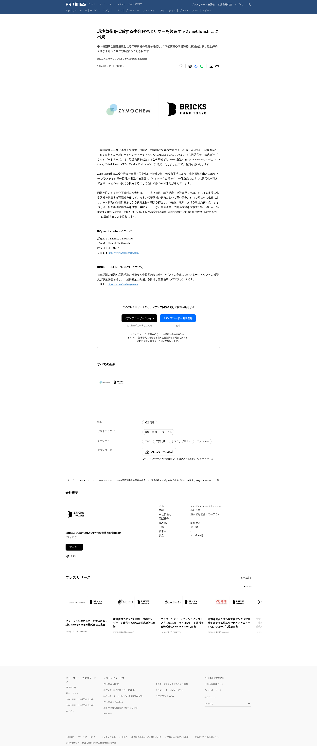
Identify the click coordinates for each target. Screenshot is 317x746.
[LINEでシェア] (202, 66)
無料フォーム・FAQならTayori (169, 689)
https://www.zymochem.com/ (123, 252)
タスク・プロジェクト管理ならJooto (172, 683)
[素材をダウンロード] (211, 66)
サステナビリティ (181, 441)
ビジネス (184, 10)
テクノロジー (80, 10)
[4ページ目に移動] (249, 586)
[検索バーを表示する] (249, 4)
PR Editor (108, 713)
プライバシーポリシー (88, 737)
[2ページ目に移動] (246, 586)
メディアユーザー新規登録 (178, 318)
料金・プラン (72, 693)
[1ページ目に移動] (244, 586)
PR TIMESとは (72, 687)
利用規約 (123, 737)
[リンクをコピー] (217, 66)
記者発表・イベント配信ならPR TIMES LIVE (123, 695)
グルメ (195, 10)
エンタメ (117, 10)
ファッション (150, 10)
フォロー (74, 547)
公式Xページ (210, 697)
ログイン (239, 4)
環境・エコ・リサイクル (158, 432)
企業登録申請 (225, 4)
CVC (147, 441)
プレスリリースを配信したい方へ (81, 705)
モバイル (94, 10)
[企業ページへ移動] (76, 515)
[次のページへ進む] (260, 602)
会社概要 (70, 737)
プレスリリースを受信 (203, 4)
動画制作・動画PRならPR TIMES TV (119, 689)
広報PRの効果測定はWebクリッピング (121, 707)
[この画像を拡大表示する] (112, 382)
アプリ (106, 10)
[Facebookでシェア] (196, 66)
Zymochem (203, 441)
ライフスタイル (168, 10)
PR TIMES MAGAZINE (113, 701)
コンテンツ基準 (109, 737)
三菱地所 (161, 441)
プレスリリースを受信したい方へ (81, 699)
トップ (71, 480)
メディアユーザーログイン (139, 318)
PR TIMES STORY (111, 683)
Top (68, 10)
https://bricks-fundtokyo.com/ (123, 284)
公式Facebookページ (214, 683)
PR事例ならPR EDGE (165, 695)
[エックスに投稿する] (190, 66)
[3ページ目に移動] (247, 586)
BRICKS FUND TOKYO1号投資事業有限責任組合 (122, 480)
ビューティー (132, 10)
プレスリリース (86, 480)
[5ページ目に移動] (250, 586)
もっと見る (246, 577)
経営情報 (150, 422)
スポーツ (206, 10)
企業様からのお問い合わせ (177, 737)
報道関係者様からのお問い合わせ (146, 737)
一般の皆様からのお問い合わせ (207, 737)
